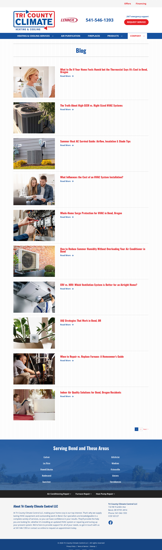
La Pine (46, 463)
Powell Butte (46, 469)
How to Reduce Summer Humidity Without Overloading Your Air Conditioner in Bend (102, 250)
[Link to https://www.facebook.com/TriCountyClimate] (110, 522)
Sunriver (46, 481)
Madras (115, 463)
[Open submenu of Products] (123, 36)
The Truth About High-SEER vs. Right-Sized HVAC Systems (91, 105)
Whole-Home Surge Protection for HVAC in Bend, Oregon (91, 213)
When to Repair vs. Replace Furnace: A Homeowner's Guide (92, 356)
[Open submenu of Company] (145, 36)
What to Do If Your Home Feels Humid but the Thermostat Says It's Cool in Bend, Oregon (104, 70)
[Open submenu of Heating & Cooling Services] (54, 36)
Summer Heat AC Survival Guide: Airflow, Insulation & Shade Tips (95, 141)
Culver (47, 457)
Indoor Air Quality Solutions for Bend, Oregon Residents (90, 392)
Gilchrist (115, 457)
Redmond (46, 475)
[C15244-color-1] (34, 10)
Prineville (115, 469)
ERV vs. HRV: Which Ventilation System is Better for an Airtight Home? (98, 285)
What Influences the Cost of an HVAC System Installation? (91, 177)
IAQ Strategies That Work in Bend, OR (80, 320)
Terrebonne (115, 481)
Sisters (115, 475)
